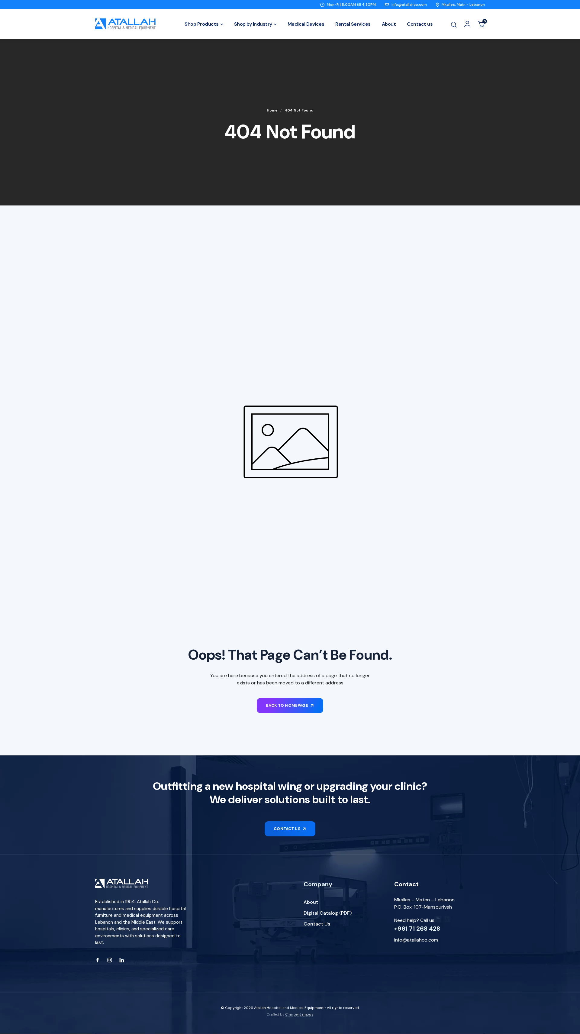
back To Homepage (287, 705)
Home (272, 110)
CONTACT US (287, 828)
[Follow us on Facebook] (97, 960)
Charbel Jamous (299, 1014)
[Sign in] (467, 24)
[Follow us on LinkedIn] (121, 960)
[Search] (453, 24)
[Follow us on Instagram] (109, 960)
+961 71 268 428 (417, 928)
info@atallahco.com (416, 940)
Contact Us (317, 924)
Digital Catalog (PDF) (328, 913)
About (311, 902)
